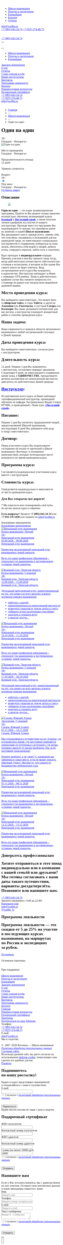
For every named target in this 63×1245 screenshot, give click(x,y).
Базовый (6, 219)
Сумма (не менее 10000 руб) (17, 1150)
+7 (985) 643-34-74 (11, 29)
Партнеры (7, 1018)
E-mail (4, 1088)
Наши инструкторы (12, 77)
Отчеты (12, 20)
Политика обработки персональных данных (26, 1048)
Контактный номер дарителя (17, 1143)
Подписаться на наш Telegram (18, 1021)
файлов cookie (27, 1057)
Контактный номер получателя (19, 1130)
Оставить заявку (10, 190)
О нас (4, 67)
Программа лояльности (14, 83)
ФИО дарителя (9, 1137)
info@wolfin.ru (9, 26)
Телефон (6, 1198)
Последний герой (25, 219)
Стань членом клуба (13, 74)
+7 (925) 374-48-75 (33, 29)
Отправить (8, 1168)
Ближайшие (15, 14)
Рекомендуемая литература (16, 89)
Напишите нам (9, 903)
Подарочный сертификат (15, 92)
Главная (12, 109)
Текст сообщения (11, 1211)
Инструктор (12, 389)
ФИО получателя (11, 1123)
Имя (3, 1191)
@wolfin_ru (7, 909)
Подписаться (9, 1106)
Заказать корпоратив (13, 64)
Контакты (7, 80)
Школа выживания (19, 8)
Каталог (12, 17)
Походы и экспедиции (21, 11)
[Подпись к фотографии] (9, 204)
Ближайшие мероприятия (16, 525)
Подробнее (7, 954)
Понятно (6, 1063)
